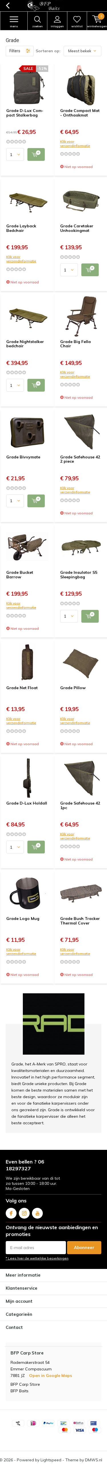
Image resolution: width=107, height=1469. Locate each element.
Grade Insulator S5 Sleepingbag (78, 574)
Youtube (37, 1213)
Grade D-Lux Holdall (26, 803)
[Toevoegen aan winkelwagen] (36, 154)
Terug (7, 5)
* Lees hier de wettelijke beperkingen (37, 1258)
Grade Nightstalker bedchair (25, 344)
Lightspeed (51, 1459)
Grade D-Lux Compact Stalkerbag (24, 113)
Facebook (11, 1213)
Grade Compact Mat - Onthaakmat (80, 113)
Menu (14, 26)
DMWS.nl (93, 1459)
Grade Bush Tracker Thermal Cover (80, 921)
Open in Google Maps (50, 1375)
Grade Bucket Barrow (19, 574)
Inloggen (57, 26)
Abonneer (84, 1247)
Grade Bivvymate (23, 457)
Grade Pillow (73, 687)
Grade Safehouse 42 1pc (80, 805)
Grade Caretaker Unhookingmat (76, 228)
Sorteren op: (48, 50)
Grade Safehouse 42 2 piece (80, 459)
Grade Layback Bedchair (21, 228)
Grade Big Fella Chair (75, 344)
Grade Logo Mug (22, 918)
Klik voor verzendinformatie (75, 143)
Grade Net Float (22, 687)
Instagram (24, 1213)
